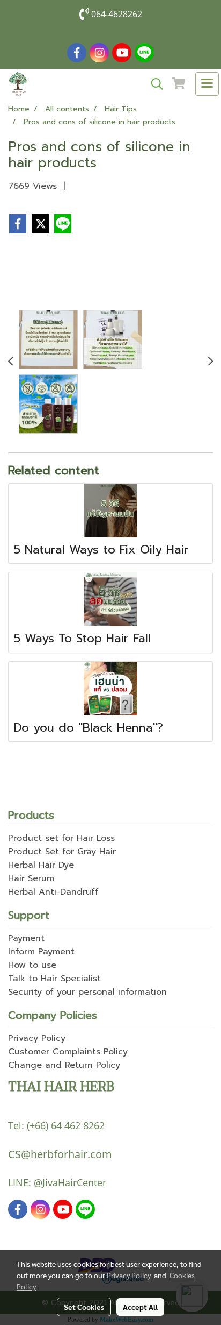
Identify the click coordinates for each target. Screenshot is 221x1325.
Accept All (140, 1307)
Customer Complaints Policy (68, 1051)
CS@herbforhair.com (60, 1154)
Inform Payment (41, 951)
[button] (153, 84)
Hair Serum (31, 878)
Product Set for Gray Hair (62, 851)
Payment (26, 938)
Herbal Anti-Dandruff (53, 891)
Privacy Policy (36, 1038)
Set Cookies (84, 1307)
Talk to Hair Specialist (54, 978)
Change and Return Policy (64, 1065)
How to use (32, 965)
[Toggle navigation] (207, 84)
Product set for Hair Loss (61, 838)
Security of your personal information (87, 992)
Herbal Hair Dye (41, 865)
